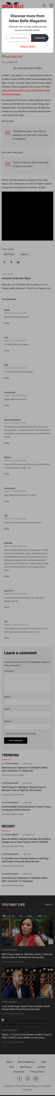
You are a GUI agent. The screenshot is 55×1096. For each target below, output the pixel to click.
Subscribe (40, 37)
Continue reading (27, 46)
